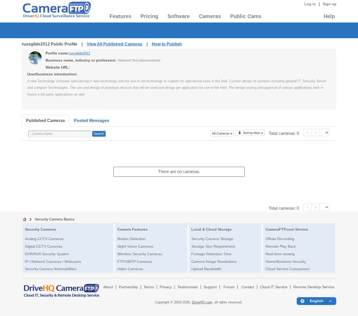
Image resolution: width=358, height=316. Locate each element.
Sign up (330, 4)
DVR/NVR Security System (47, 254)
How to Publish (167, 44)
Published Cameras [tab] (45, 120)
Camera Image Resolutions (214, 261)
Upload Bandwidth (206, 269)
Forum (229, 287)
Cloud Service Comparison (287, 269)
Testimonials (187, 287)
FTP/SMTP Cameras (134, 261)
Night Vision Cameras (135, 246)
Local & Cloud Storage (211, 229)
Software (178, 16)
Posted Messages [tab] (91, 120)
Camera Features (132, 229)
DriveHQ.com (202, 302)
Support (210, 287)
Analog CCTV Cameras (44, 239)
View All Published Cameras (114, 44)
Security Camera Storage (212, 239)
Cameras (210, 16)
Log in (310, 4)
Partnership (128, 287)
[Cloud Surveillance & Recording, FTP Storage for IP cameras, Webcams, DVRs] (56, 11)
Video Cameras (130, 269)
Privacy (166, 287)
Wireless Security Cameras (139, 254)
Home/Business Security (285, 261)
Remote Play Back (280, 246)
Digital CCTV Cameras (43, 246)
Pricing (149, 16)
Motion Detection (131, 239)
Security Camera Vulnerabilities (51, 269)
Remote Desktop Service (313, 287)
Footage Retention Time (211, 254)
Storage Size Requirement (213, 246)
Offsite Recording (279, 239)
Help (329, 16)
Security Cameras (40, 229)
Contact (247, 287)
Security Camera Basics (54, 219)
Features (120, 16)
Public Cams (246, 16)
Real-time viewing (280, 254)
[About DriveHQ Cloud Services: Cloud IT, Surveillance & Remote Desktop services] (61, 288)
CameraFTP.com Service (286, 229)
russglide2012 (79, 53)
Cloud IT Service (274, 287)
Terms (149, 287)
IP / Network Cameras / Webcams (53, 261)
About (108, 287)
